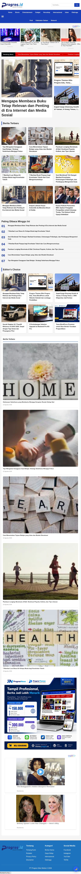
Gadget (37, 12)
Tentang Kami (31, 850)
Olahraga (75, 12)
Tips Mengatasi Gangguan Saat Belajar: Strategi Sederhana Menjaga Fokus (34, 260)
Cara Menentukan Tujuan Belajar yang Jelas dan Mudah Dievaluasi (31, 255)
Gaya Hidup (49, 853)
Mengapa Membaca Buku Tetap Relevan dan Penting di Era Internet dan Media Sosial (37, 225)
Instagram (67, 853)
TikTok (66, 860)
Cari (77, 5)
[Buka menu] (3, 16)
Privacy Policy (31, 856)
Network (54, 20)
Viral (31, 20)
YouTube (67, 856)
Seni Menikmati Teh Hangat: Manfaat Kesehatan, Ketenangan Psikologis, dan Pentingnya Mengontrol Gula (42, 238)
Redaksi (29, 853)
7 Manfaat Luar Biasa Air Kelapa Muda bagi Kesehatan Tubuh (29, 231)
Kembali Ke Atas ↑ (5, 873)
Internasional (57, 12)
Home (10, 12)
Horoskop (46, 12)
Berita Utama (49, 850)
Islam (67, 12)
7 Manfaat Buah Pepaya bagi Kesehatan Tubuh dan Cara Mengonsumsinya (33, 243)
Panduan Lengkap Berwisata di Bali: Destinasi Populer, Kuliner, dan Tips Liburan (36, 249)
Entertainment (27, 12)
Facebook (67, 850)
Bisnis (17, 12)
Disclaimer (30, 860)
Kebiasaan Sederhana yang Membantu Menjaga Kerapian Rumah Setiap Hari (28, 402)
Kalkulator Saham (42, 20)
